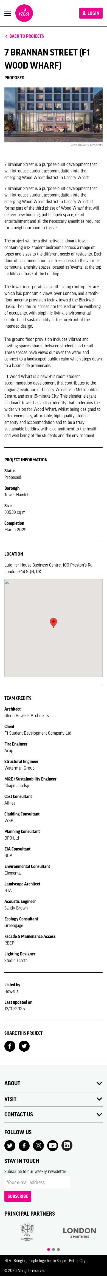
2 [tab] (53, 1249)
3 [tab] (58, 1249)
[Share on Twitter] (24, 1045)
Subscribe (18, 1196)
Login (93, 13)
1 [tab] (48, 1249)
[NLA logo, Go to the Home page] (24, 13)
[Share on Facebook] (9, 1045)
